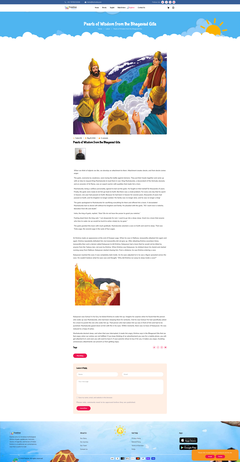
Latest (108, 29)
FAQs (133, 449)
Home (100, 29)
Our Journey (84, 442)
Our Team (83, 446)
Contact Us (84, 449)
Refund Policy (136, 442)
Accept (210, 456)
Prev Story (80, 356)
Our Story (83, 438)
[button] (168, 8)
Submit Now (83, 408)
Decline (220, 456)
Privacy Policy (136, 438)
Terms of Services (138, 446)
